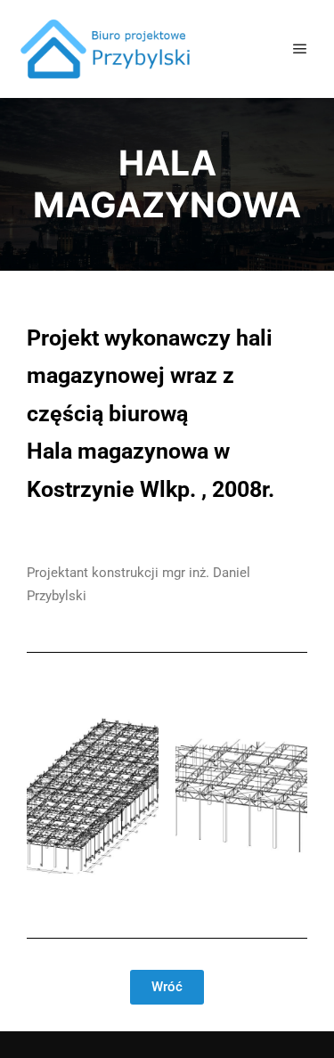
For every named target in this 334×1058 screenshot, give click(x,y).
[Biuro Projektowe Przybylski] (107, 49)
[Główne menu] (300, 49)
